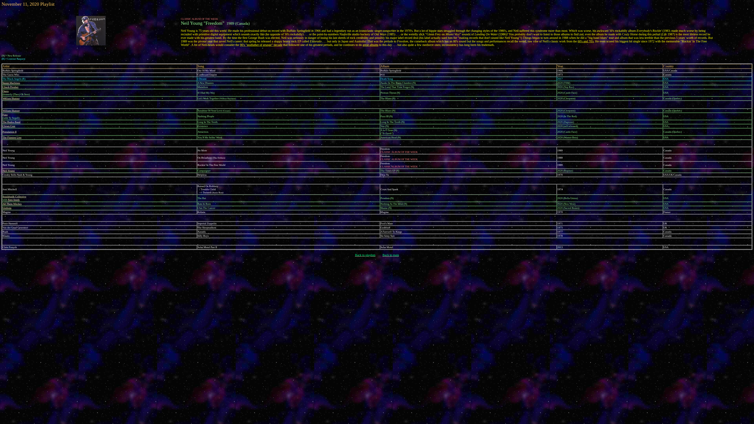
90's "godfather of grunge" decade (261, 45)
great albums (370, 45)
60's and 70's (586, 41)
